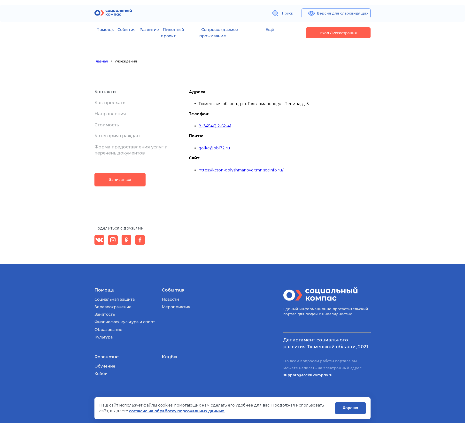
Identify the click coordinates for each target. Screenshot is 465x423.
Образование (108, 329)
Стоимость (106, 125)
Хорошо (350, 408)
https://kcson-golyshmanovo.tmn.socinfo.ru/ (241, 170)
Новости (170, 299)
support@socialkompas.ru (308, 375)
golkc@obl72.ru (214, 148)
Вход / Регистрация (338, 33)
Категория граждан (117, 135)
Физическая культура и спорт (124, 322)
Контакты (105, 91)
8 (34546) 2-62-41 (215, 126)
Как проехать (109, 102)
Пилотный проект (172, 32)
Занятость (104, 314)
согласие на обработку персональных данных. (177, 411)
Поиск (287, 13)
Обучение (104, 366)
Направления (110, 113)
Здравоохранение (113, 307)
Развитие (149, 29)
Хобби (101, 373)
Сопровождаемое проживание (218, 32)
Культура (103, 337)
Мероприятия (176, 307)
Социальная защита (114, 299)
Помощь (105, 29)
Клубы (169, 357)
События (126, 29)
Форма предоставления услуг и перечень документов (131, 150)
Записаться (120, 179)
